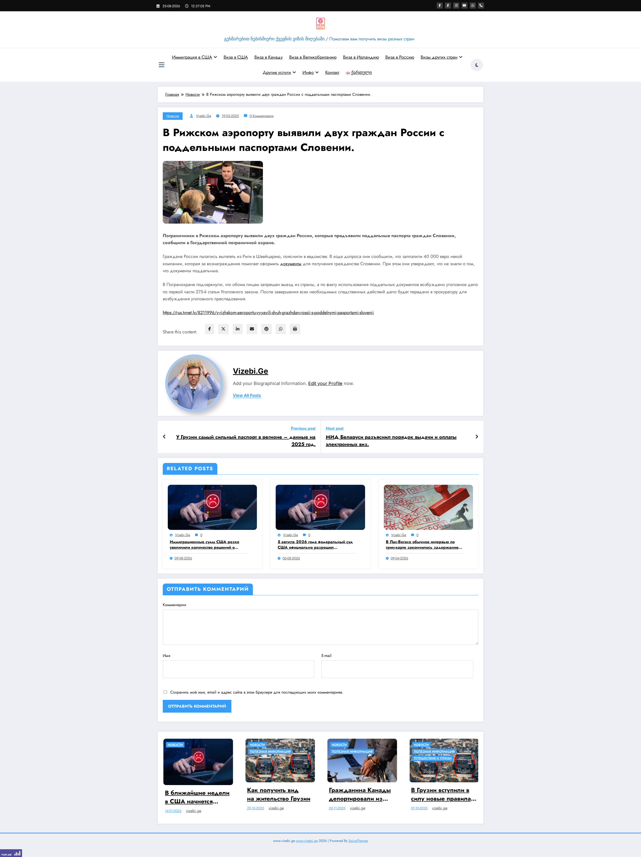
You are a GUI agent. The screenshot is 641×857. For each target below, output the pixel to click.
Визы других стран (439, 57)
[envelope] (252, 329)
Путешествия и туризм (340, 758)
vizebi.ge (203, 115)
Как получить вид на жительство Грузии (186, 794)
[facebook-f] (440, 6)
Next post (335, 428)
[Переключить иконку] (161, 65)
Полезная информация (177, 751)
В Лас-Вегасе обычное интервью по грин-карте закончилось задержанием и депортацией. (423, 544)
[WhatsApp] (281, 329)
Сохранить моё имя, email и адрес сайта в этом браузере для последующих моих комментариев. (256, 692)
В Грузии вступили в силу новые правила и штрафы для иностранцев (351, 794)
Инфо (308, 72)
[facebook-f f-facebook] (448, 6)
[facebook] (209, 329)
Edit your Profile (325, 383)
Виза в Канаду (268, 57)
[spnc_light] (476, 65)
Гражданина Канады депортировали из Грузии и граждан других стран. (267, 794)
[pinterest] (266, 329)
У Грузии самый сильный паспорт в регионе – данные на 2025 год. (245, 441)
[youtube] (464, 6)
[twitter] (223, 329)
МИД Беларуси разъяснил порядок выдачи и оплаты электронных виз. (391, 441)
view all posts (247, 395)
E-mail (327, 655)
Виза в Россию (399, 57)
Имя (166, 655)
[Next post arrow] (476, 437)
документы (290, 263)
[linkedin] (238, 329)
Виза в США (236, 57)
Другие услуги (277, 72)
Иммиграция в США (192, 57)
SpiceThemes (358, 838)
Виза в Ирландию (361, 57)
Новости (172, 115)
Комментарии (174, 605)
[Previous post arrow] (164, 437)
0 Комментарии (262, 115)
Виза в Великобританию (313, 57)
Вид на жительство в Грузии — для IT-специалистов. (431, 794)
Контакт (332, 72)
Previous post (303, 428)
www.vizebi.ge (307, 838)
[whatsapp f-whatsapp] (473, 6)
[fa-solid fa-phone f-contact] (481, 6)
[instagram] (456, 6)
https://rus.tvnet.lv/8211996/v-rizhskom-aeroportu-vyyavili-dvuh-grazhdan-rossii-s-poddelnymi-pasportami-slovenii (268, 312)
